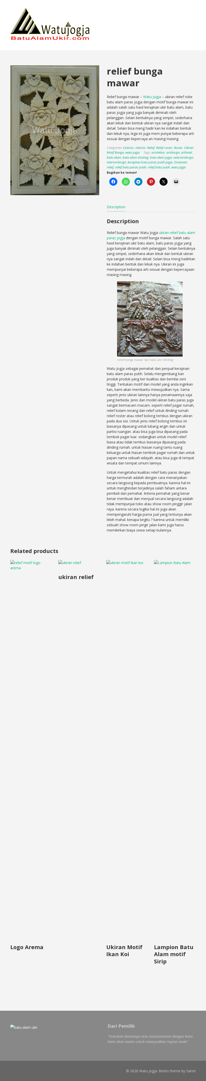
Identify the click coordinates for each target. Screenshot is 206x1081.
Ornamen (180, 162)
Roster (178, 147)
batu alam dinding (135, 157)
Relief (150, 147)
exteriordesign (183, 157)
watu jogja (132, 152)
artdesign (173, 152)
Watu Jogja (152, 96)
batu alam (114, 157)
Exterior (128, 147)
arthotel (186, 152)
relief (110, 167)
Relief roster (164, 147)
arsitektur (158, 152)
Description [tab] (116, 206)
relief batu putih (159, 167)
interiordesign (116, 162)
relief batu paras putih (130, 167)
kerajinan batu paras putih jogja (150, 162)
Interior (140, 147)
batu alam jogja (161, 157)
